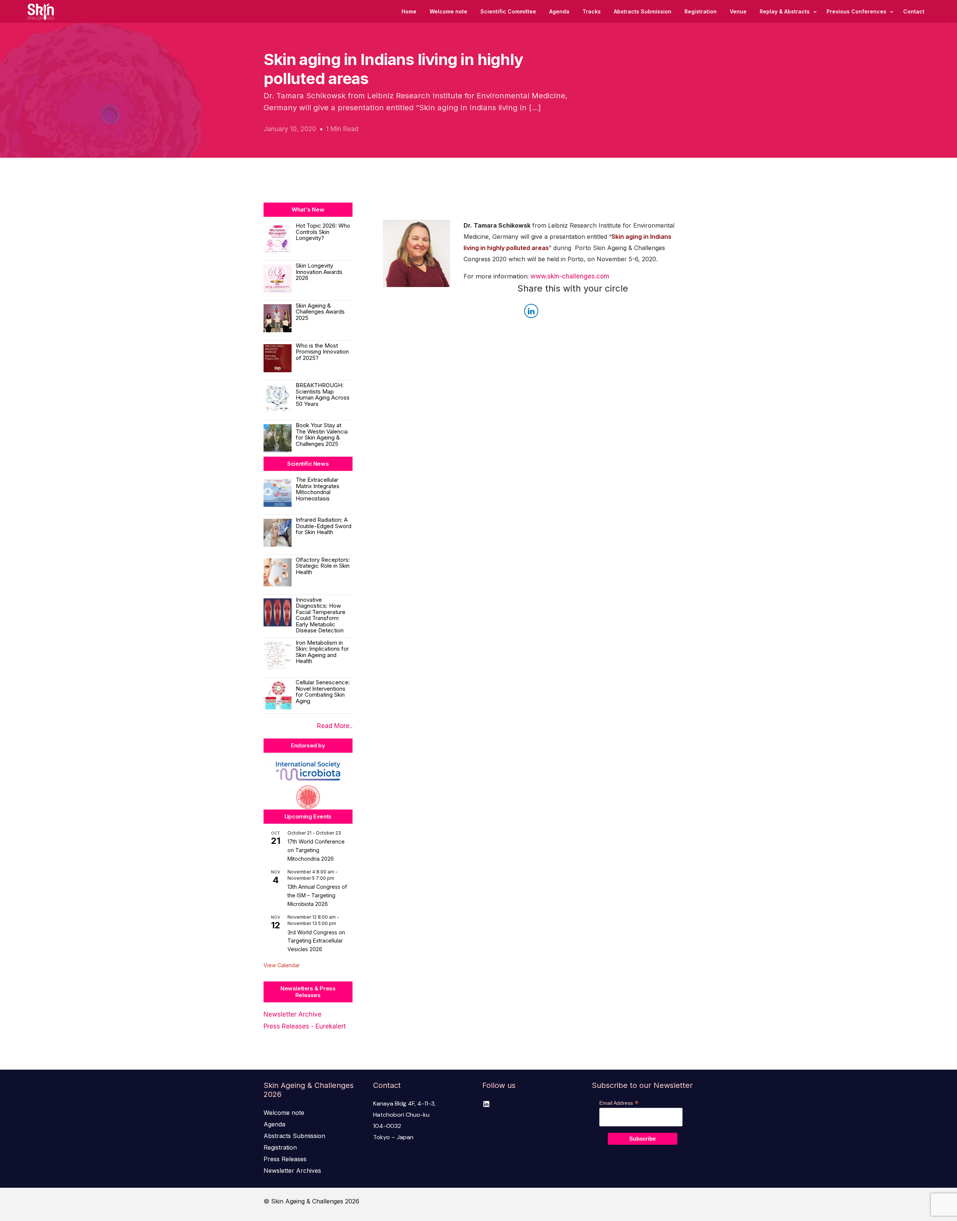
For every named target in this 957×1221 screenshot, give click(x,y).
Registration (280, 1147)
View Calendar (282, 965)
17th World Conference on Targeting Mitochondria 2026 (316, 849)
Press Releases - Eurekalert (305, 1026)
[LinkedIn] (486, 1104)
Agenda (274, 1124)
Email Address (618, 1103)
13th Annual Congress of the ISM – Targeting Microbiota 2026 (317, 895)
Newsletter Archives (292, 1170)
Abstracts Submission (294, 1136)
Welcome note (284, 1112)
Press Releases (285, 1159)
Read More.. (335, 726)
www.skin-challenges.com (569, 276)
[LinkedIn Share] (531, 311)
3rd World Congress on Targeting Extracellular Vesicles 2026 (316, 940)
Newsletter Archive (292, 1014)
